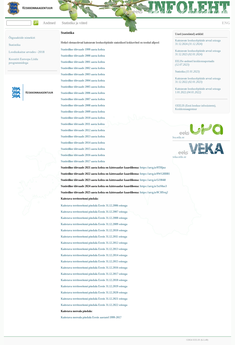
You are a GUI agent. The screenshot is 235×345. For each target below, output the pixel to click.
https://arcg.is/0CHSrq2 (154, 192)
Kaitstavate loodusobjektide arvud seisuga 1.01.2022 (198, 90)
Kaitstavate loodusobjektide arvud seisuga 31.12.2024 (198, 42)
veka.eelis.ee (179, 157)
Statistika (14, 44)
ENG (226, 23)
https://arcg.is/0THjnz (153, 167)
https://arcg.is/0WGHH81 (155, 173)
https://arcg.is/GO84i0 (153, 180)
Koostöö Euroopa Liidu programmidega (23, 60)
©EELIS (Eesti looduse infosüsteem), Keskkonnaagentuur (195, 107)
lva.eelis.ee (178, 137)
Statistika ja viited (74, 23)
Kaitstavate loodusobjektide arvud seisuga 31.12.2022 (198, 80)
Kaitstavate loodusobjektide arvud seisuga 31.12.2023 (198, 52)
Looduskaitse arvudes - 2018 (27, 52)
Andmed (49, 23)
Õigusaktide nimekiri (22, 37)
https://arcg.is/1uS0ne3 (153, 186)
